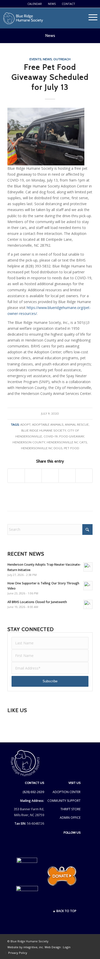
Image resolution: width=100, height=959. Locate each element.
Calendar (34, 4)
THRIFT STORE (71, 809)
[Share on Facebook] (16, 476)
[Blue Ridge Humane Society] (40, 18)
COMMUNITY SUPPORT (64, 800)
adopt (25, 424)
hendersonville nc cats (67, 442)
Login (67, 947)
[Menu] (92, 24)
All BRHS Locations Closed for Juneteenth (37, 602)
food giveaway (71, 436)
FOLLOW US (72, 832)
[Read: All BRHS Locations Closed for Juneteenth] (88, 604)
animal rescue (77, 424)
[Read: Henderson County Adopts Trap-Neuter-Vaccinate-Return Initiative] (88, 567)
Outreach (62, 59)
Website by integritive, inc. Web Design (34, 947)
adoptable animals (47, 424)
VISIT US (74, 783)
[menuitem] (35, 4)
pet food (71, 448)
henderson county (29, 442)
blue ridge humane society (43, 430)
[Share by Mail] (84, 476)
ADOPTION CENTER (67, 792)
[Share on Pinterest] (67, 476)
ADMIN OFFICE (70, 817)
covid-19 (51, 436)
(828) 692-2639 (33, 792)
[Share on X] (33, 476)
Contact (68, 4)
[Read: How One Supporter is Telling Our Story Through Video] (88, 585)
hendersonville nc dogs (41, 448)
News (52, 4)
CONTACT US (34, 783)
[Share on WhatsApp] (50, 476)
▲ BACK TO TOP (64, 911)
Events (35, 59)
